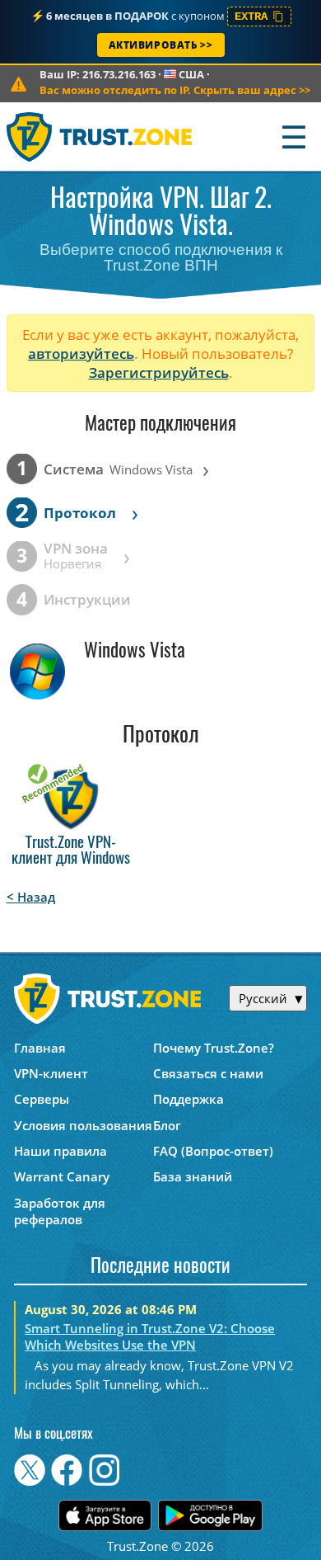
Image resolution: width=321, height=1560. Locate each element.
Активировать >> (161, 45)
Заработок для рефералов (59, 1211)
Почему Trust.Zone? (213, 1047)
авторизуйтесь (81, 353)
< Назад (31, 896)
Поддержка (188, 1099)
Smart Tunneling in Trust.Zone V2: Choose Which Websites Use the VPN (150, 1336)
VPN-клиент (51, 1073)
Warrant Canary (61, 1176)
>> (175, 89)
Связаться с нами (208, 1073)
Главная (40, 1047)
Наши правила (60, 1151)
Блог (167, 1125)
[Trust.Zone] (100, 136)
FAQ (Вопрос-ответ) (213, 1151)
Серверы (41, 1099)
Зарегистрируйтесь (159, 372)
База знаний (192, 1176)
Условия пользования (83, 1125)
